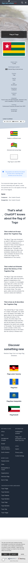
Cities (2, 464)
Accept (14, 554)
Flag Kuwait (14, 415)
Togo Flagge (4, 488)
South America (5, 452)
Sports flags (4, 480)
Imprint (17, 449)
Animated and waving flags (14, 150)
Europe (3, 443)
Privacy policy (19, 452)
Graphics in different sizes (14, 138)
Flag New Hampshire (14, 401)
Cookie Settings (19, 456)
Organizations (5, 473)
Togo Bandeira (5, 505)
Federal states (5, 461)
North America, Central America (5, 448)
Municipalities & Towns (5, 468)
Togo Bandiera (5, 499)
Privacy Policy (15, 560)
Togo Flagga (4, 512)
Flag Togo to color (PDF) (14, 161)
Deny (5, 554)
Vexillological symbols (18, 432)
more (22, 554)
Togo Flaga (4, 502)
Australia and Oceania (4, 439)
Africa (2, 431)
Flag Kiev (14, 387)
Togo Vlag (4, 509)
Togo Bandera (5, 492)
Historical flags (5, 476)
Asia (2, 435)
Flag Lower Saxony (14, 374)
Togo (14, 75)
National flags (6, 428)
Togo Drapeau (5, 495)
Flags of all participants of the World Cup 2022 (20, 438)
